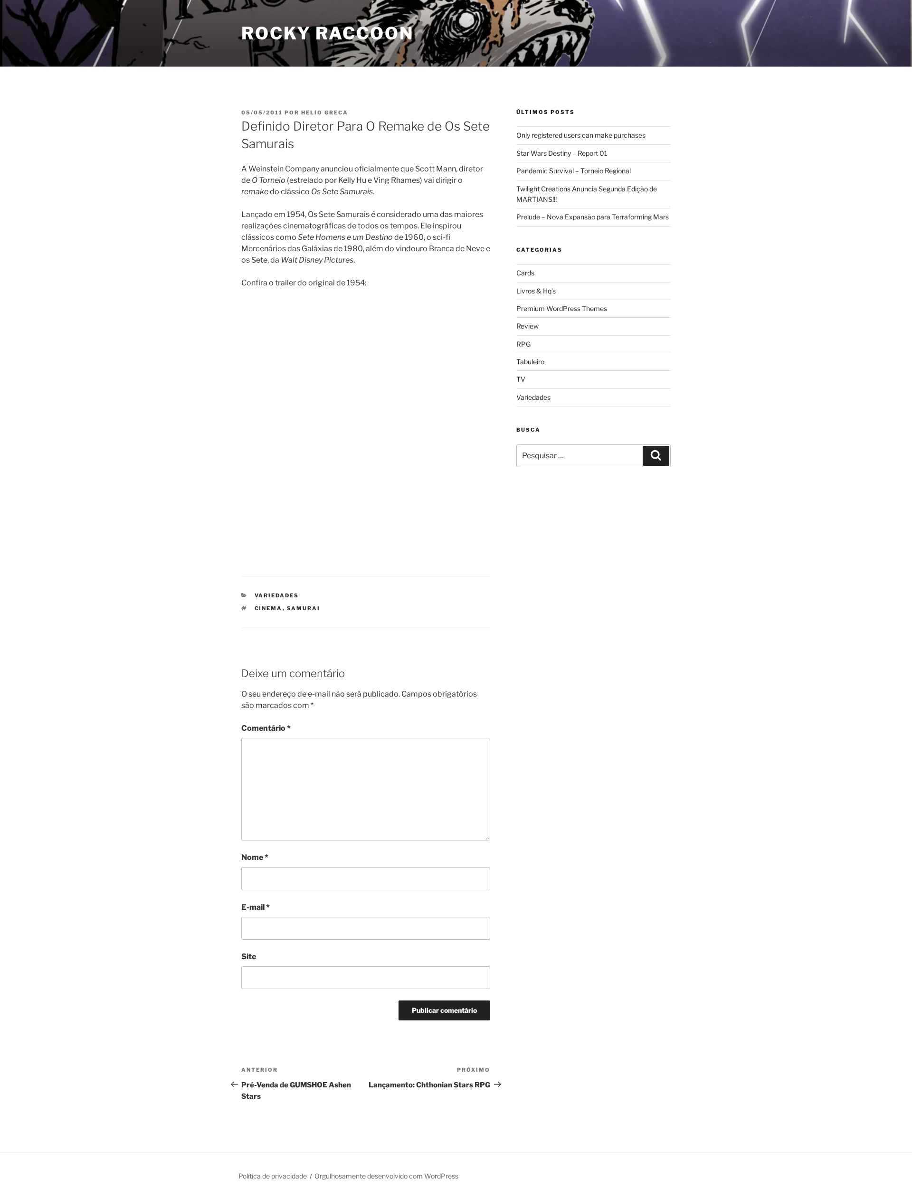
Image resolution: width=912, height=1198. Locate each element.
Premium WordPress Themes (561, 308)
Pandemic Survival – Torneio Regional (573, 171)
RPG (523, 344)
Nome (254, 857)
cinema (269, 608)
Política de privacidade (272, 1176)
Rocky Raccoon (327, 33)
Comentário (266, 728)
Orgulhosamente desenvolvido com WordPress (386, 1176)
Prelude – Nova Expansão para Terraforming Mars (592, 217)
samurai (304, 608)
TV (520, 379)
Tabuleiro (530, 362)
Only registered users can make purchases (581, 135)
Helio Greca (324, 112)
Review (527, 326)
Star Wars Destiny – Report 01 (562, 153)
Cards (525, 273)
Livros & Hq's (536, 291)
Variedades (277, 595)
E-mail (255, 907)
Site (248, 956)
